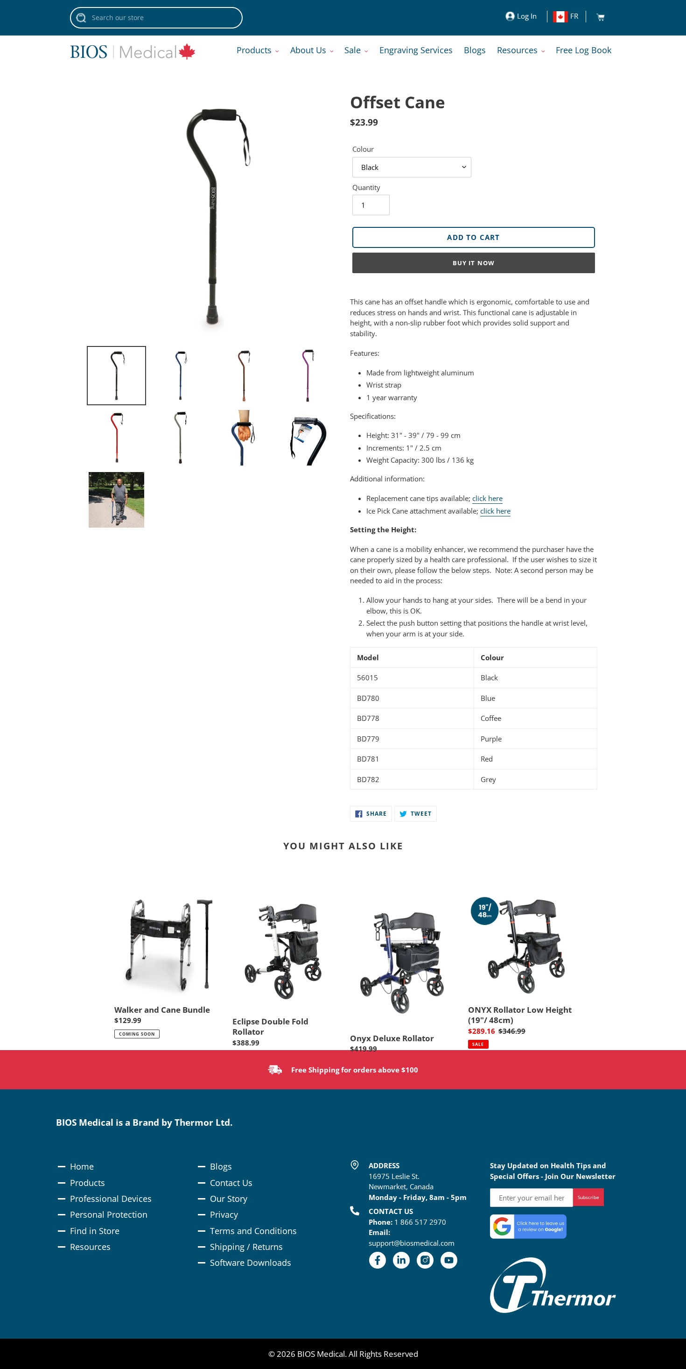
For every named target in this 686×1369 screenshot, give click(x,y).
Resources (90, 1246)
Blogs (221, 1166)
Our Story (228, 1198)
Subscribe (588, 1197)
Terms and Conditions (253, 1230)
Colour (363, 149)
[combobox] (156, 17)
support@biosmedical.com (412, 1243)
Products (87, 1182)
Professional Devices (111, 1198)
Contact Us (231, 1182)
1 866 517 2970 (420, 1222)
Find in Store (94, 1230)
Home (82, 1166)
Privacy (224, 1214)
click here (487, 498)
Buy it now (473, 263)
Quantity (366, 187)
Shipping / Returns (246, 1246)
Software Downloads (250, 1262)
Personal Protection (108, 1214)
